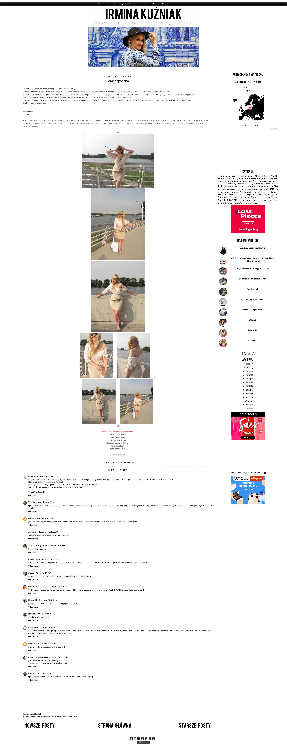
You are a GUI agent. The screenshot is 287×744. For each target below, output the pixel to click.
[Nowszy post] (39, 731)
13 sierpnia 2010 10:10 (57, 586)
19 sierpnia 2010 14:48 (58, 657)
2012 (247, 401)
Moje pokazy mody (234, 189)
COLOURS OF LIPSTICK (38, 586)
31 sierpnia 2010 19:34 (43, 673)
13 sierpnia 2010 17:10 (47, 627)
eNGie (31, 518)
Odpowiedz (33, 495)
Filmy (269, 179)
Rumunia (241, 195)
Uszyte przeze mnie (255, 200)
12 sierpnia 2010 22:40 (56, 545)
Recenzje (222, 194)
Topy (276, 197)
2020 (248, 371)
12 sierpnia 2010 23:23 (48, 559)
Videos (146, 4)
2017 (248, 382)
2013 (247, 397)
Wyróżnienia (234, 203)
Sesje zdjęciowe (253, 194)
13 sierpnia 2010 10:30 (47, 600)
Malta (254, 186)
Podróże (234, 191)
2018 (248, 379)
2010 (248, 408)
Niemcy (248, 189)
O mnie (109, 4)
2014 (248, 393)
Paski (276, 189)
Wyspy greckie (245, 203)
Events (262, 178)
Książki (275, 184)
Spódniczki (121, 462)
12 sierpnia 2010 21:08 (43, 476)
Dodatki (246, 178)
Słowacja (266, 195)
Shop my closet (167, 4)
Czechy (235, 179)
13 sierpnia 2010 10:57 (46, 614)
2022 (248, 364)
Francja (275, 179)
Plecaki (226, 192)
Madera (241, 186)
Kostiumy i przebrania (264, 184)
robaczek (32, 614)
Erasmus (255, 179)
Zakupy (254, 203)
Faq (154, 4)
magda (31, 573)
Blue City (274, 176)
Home (100, 4)
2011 (248, 404)
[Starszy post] (195, 731)
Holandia (237, 181)
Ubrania (130, 462)
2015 (248, 390)
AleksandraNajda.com (37, 545)
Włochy (226, 203)
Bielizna (258, 176)
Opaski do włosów (258, 189)
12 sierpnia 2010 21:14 (44, 502)
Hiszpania (229, 181)
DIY (239, 179)
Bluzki (220, 179)
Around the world (238, 176)
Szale (263, 197)
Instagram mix (265, 181)
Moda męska (268, 186)
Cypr (230, 179)
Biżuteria (266, 176)
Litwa (235, 186)
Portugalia (273, 191)
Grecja (221, 181)
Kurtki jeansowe (225, 186)
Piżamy (220, 192)
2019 (248, 375)
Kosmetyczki (251, 184)
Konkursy (232, 183)
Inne (255, 181)
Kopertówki (241, 183)
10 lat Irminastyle (224, 176)
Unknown (32, 643)
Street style (234, 197)
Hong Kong (247, 181)
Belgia (252, 176)
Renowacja (232, 194)
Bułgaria (226, 179)
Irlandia (275, 181)
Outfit (112, 462)
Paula (30, 476)
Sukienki (255, 196)
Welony (270, 200)
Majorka (248, 186)
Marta (31, 673)
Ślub (272, 197)
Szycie (268, 197)
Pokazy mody (246, 192)
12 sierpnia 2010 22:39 (48, 532)
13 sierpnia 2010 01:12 (44, 573)
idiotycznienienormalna (38, 657)
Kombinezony (223, 184)
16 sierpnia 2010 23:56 (46, 643)
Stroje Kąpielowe (245, 197)
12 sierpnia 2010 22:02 (43, 518)
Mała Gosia (33, 627)
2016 (248, 386)
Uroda (241, 200)
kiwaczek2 (32, 600)
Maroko (260, 186)
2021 (248, 367)
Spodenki (275, 194)
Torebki (222, 200)
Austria (247, 176)
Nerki (244, 189)
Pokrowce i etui (259, 192)
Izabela (31, 502)
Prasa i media (134, 4)
